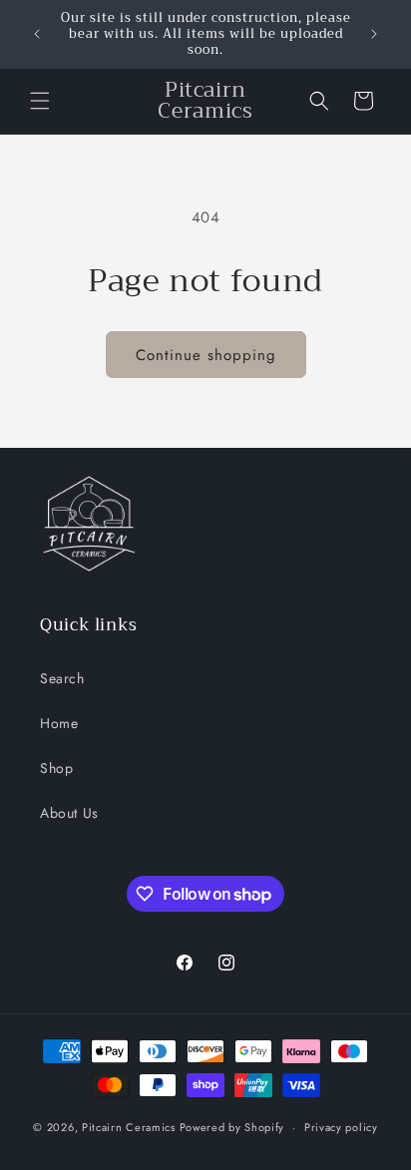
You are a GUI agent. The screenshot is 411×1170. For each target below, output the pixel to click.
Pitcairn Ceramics (131, 1127)
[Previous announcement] (37, 34)
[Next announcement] (374, 34)
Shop (56, 768)
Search (62, 678)
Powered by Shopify (232, 1127)
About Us (69, 813)
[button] (40, 101)
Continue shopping (206, 355)
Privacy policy (341, 1127)
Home (59, 723)
